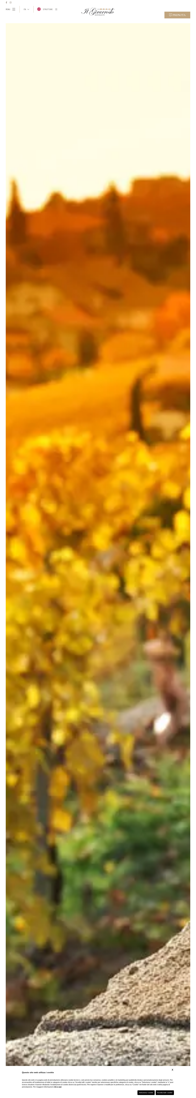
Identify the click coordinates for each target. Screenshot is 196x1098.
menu (8, 9)
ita (25, 9)
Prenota (179, 15)
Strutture (48, 9)
